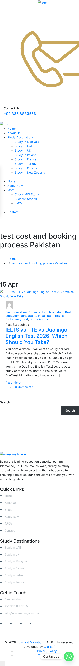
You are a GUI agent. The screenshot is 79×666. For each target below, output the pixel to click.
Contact (13, 212)
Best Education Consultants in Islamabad (34, 312)
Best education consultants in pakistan (38, 313)
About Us (13, 133)
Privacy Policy (47, 651)
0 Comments (24, 387)
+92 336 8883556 (20, 114)
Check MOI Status (27, 194)
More (11, 190)
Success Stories (26, 199)
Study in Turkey (25, 163)
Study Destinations (20, 137)
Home (11, 128)
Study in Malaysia (27, 142)
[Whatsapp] (69, 656)
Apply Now (15, 185)
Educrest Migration (30, 642)
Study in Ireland (25, 155)
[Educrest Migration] (42, 2)
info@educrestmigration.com (23, 613)
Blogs (11, 181)
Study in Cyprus (26, 168)
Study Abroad (39, 319)
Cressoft (50, 646)
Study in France (25, 159)
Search (5, 402)
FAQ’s (18, 203)
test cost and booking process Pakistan (39, 263)
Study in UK (23, 150)
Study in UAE (24, 146)
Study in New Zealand (30, 172)
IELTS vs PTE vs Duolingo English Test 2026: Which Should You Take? (36, 336)
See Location (13, 599)
